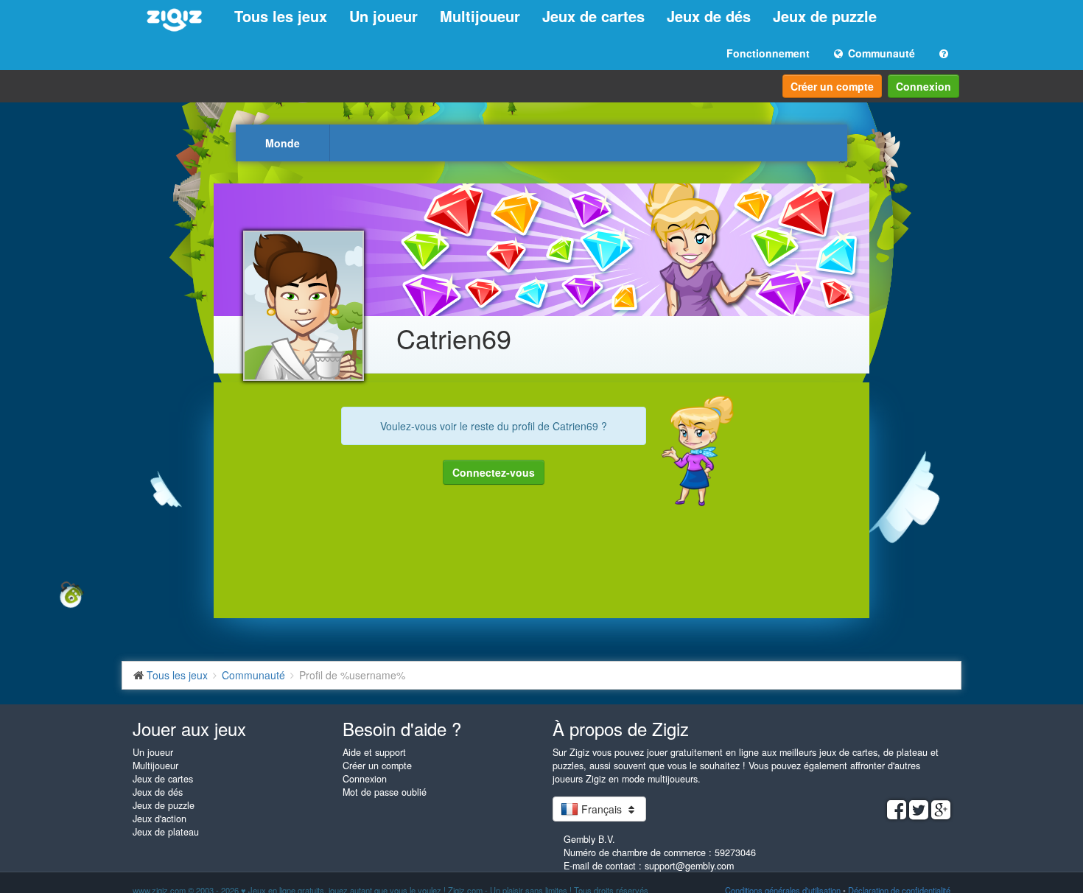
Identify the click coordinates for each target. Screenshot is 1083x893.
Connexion (923, 86)
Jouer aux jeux (189, 728)
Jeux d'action (159, 818)
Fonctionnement (768, 53)
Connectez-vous (493, 472)
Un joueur (383, 16)
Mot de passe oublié (385, 792)
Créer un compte (832, 86)
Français (601, 809)
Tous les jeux (280, 16)
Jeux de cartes (593, 16)
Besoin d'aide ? (402, 728)
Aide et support (374, 752)
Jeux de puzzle (825, 16)
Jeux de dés (709, 16)
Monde (282, 143)
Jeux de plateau (166, 831)
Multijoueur (480, 16)
